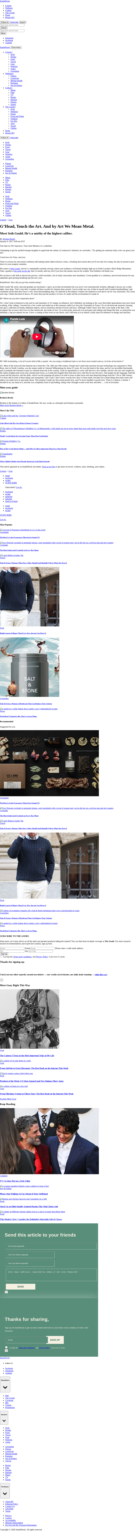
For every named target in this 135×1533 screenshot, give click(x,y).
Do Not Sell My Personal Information (21, 1525)
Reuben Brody (9, 239)
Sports (13, 104)
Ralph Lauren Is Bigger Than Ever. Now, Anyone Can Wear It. (23, 633)
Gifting (13, 128)
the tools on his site (22, 271)
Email (27, 948)
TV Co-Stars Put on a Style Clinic (15, 1181)
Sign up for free (48, 467)
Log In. (19, 487)
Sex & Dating (16, 85)
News (2, 711)
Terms (7, 1511)
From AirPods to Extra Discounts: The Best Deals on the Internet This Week (34, 1068)
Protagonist (10, 1407)
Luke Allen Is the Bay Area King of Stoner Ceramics (19, 423)
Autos (13, 69)
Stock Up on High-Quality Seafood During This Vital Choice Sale (29, 1206)
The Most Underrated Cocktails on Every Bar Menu (19, 550)
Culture (8, 10)
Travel (13, 62)
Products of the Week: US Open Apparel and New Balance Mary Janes (32, 1081)
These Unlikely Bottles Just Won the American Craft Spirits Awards (25, 461)
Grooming (15, 71)
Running (14, 83)
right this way (101, 974)
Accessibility (10, 1520)
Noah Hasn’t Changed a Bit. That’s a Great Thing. (18, 716)
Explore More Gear (8, 1099)
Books (13, 97)
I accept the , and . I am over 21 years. (34, 957)
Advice (8, 1461)
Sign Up (4, 954)
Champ (8, 1405)
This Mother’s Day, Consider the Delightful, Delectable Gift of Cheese (31, 1219)
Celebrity (4, 1176)
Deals (7, 15)
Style (13, 54)
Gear (13, 64)
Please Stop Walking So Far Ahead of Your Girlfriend (24, 1194)
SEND (20, 1286)
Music (13, 90)
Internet (14, 100)
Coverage (9, 1400)
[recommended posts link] (29, 1048)
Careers (8, 1518)
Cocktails (4, 545)
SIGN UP (55, 1340)
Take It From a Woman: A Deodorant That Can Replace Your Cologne (26, 704)
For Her (14, 121)
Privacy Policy (42, 957)
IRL (7, 1403)
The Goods (10, 13)
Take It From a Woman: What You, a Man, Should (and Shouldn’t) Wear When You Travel (33, 563)
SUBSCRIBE (11, 483)
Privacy (8, 1515)
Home (13, 114)
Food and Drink (17, 116)
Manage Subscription (14, 1523)
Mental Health (16, 81)
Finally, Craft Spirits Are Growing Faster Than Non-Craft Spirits (24, 436)
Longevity (15, 78)
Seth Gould (15, 268)
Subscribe (14, 22)
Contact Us (10, 1506)
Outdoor (14, 119)
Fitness (13, 76)
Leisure (8, 5)
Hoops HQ (10, 17)
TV (12, 95)
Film (12, 92)
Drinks (13, 57)
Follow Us (5, 22)
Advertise (9, 1509)
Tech (13, 123)
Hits (7, 1396)
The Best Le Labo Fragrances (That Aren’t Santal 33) (20, 537)
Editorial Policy (11, 1504)
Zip (26, 951)
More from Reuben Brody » (11, 405)
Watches (14, 66)
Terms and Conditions (22, 957)
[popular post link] (22, 530)
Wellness (9, 8)
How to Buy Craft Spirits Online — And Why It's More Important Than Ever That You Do (33, 449)
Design (13, 102)
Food (13, 59)
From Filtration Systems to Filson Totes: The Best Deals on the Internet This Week (36, 1094)
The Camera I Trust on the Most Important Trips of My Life (27, 1055)
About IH (9, 1501)
